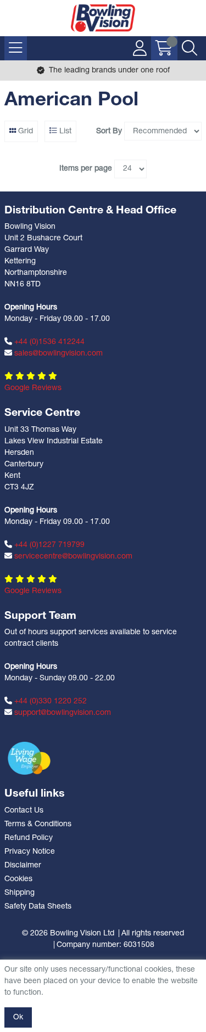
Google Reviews (33, 388)
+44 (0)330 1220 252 (49, 701)
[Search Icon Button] (189, 48)
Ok (18, 1017)
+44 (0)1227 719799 (48, 545)
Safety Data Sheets (37, 907)
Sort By (109, 131)
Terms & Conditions (37, 824)
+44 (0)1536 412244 (48, 342)
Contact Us (23, 811)
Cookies (18, 879)
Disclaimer (22, 865)
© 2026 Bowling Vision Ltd (68, 933)
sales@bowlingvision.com (57, 353)
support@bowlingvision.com (61, 713)
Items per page (85, 169)
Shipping (19, 893)
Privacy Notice (29, 852)
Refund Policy (28, 838)
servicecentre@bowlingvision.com (72, 556)
